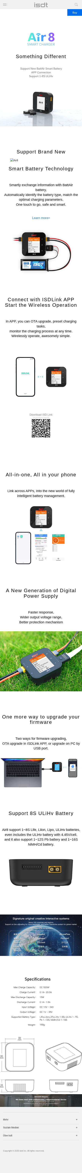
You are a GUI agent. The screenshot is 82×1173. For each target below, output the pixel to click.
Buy (74, 12)
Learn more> (41, 218)
